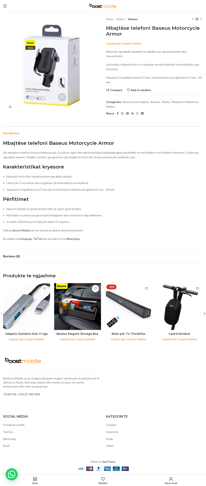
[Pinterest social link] (127, 113)
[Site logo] (103, 5)
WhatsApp (73, 238)
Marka (121, 19)
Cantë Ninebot (179, 334)
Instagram (25, 238)
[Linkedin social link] (132, 113)
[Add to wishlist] (44, 288)
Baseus (133, 19)
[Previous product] (193, 19)
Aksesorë (112, 432)
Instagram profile (14, 424)
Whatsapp (9, 439)
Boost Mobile (21, 230)
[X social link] (122, 113)
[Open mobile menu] (5, 6)
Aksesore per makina (136, 102)
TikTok (37, 238)
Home (110, 19)
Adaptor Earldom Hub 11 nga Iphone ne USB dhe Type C (26, 336)
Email (6, 445)
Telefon (8, 432)
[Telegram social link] (142, 113)
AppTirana (108, 461)
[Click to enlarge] (10, 107)
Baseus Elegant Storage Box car (77, 336)
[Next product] (201, 19)
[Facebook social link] (117, 113)
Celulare (111, 424)
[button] (12, 474)
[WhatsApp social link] (137, 113)
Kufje (109, 439)
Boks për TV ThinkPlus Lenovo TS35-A (128, 336)
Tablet (110, 445)
